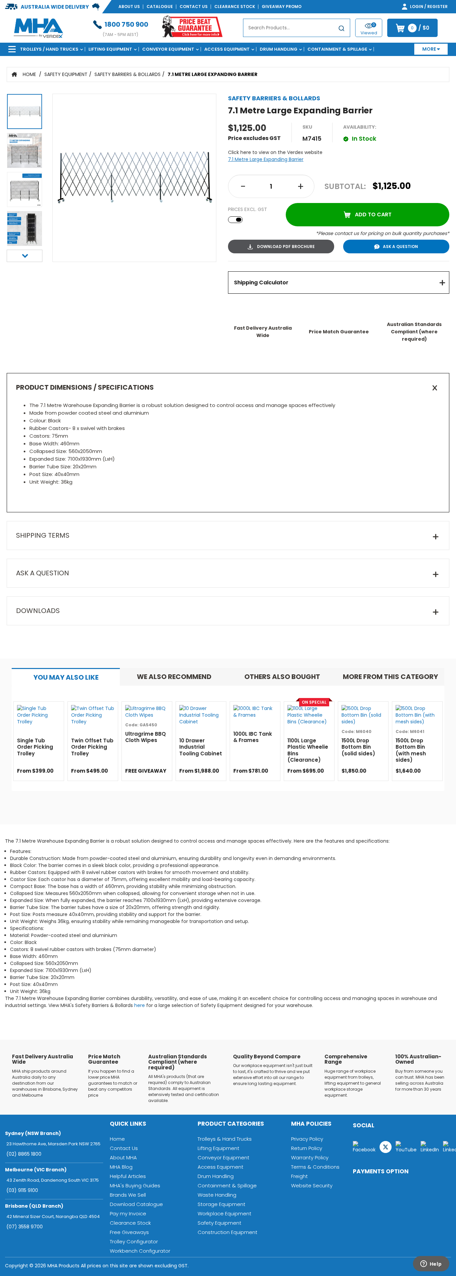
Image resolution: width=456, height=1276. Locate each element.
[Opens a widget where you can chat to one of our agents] (431, 1264)
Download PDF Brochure (285, 246)
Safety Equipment (65, 74)
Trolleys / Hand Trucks (49, 49)
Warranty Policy (309, 1157)
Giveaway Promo (281, 6)
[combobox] (296, 28)
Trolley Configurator (134, 1241)
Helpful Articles (128, 1176)
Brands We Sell (128, 1194)
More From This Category (390, 676)
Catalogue (160, 6)
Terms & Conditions (315, 1166)
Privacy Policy (307, 1138)
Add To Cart (373, 214)
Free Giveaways (129, 1232)
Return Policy (306, 1148)
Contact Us (194, 6)
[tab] (338, 282)
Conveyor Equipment (168, 49)
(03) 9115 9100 (22, 1190)
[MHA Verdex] (38, 27)
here (139, 1005)
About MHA (123, 1157)
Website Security (311, 1185)
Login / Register (428, 6)
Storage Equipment (221, 1204)
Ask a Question (400, 246)
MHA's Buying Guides (135, 1185)
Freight (299, 1176)
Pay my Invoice (128, 1213)
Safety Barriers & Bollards (127, 74)
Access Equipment (227, 49)
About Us (129, 6)
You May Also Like (65, 677)
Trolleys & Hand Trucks (225, 1138)
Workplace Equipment (224, 1213)
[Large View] (24, 113)
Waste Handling (217, 1194)
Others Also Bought (282, 676)
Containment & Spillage (337, 49)
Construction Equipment (227, 1232)
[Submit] (341, 29)
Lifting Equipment (110, 49)
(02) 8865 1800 (23, 1154)
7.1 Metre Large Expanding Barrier (212, 74)
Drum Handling (278, 49)
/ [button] (420, 28)
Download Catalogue (136, 1204)
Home (29, 74)
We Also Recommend (174, 676)
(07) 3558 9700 (24, 1226)
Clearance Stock (234, 6)
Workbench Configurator (140, 1250)
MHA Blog (121, 1166)
